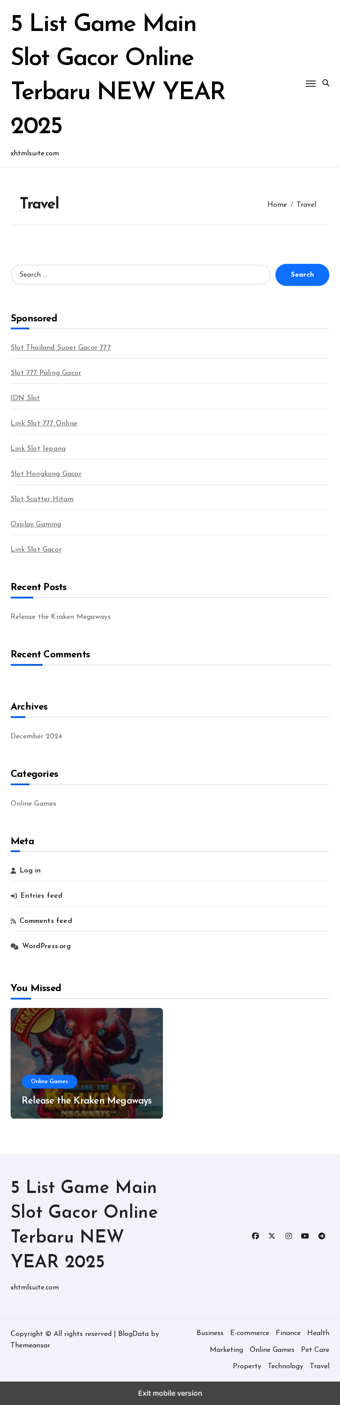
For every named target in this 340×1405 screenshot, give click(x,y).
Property (247, 1366)
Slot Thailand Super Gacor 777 (61, 347)
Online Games (33, 803)
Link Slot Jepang (38, 448)
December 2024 (36, 736)
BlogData (133, 1334)
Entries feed (41, 895)
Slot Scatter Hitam (42, 499)
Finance (288, 1333)
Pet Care (315, 1350)
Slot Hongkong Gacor (46, 474)
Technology (285, 1366)
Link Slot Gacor (36, 549)
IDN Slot (25, 398)
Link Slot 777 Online (44, 423)
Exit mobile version (170, 1393)
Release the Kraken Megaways (61, 617)
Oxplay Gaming (36, 524)
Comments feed (45, 921)
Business (210, 1333)
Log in (30, 870)
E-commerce (249, 1333)
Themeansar (30, 1345)
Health (318, 1333)
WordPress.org (46, 946)
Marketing (226, 1350)
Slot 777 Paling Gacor (46, 373)
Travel (319, 1366)
